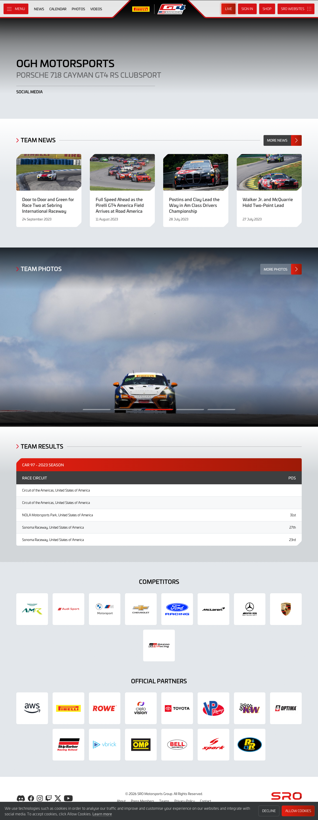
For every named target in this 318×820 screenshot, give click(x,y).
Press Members (142, 801)
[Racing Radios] (250, 745)
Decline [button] (269, 811)
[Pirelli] (68, 708)
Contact (205, 801)
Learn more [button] (102, 813)
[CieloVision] (141, 708)
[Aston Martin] (32, 609)
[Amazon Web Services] (32, 708)
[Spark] (213, 745)
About (121, 801)
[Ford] (177, 609)
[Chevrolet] (141, 609)
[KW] (250, 708)
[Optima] (286, 708)
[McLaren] (213, 609)
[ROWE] (105, 708)
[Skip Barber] (68, 745)
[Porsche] (286, 609)
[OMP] (141, 745)
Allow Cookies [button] (298, 811)
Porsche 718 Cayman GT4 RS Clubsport (88, 74)
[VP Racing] (213, 708)
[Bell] (177, 745)
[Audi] (68, 609)
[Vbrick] (105, 745)
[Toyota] (159, 645)
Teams (164, 801)
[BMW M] (105, 609)
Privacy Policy (184, 801)
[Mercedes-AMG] (250, 609)
